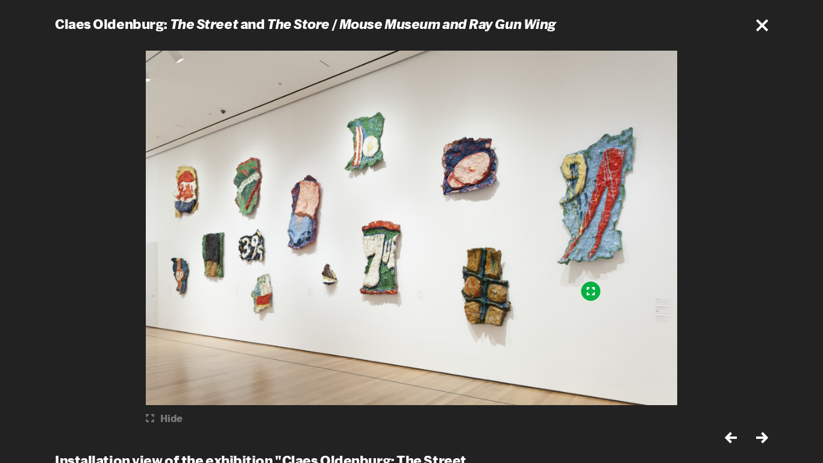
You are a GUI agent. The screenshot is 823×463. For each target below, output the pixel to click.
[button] (762, 25)
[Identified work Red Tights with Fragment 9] (591, 291)
